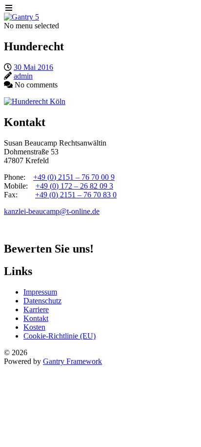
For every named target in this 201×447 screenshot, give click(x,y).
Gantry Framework (72, 361)
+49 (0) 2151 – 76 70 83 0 (76, 195)
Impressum (40, 292)
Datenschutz (42, 301)
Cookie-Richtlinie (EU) (59, 336)
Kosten (34, 327)
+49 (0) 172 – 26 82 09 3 (74, 186)
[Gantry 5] (21, 17)
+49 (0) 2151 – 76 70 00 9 (74, 177)
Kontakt (35, 318)
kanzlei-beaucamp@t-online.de (52, 211)
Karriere (36, 309)
